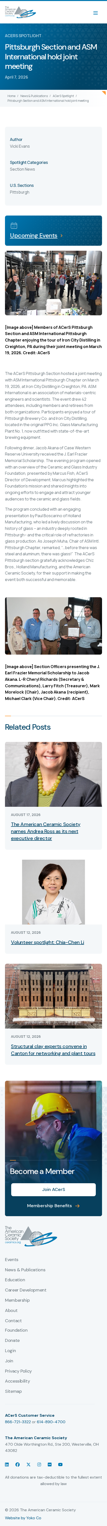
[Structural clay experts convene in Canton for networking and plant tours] (53, 995)
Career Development (26, 1290)
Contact (13, 1320)
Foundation (16, 1330)
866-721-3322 (18, 1421)
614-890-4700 (51, 1421)
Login (10, 1350)
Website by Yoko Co (23, 1518)
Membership (17, 1300)
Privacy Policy (18, 1371)
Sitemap (13, 1391)
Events (11, 1259)
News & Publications (34, 96)
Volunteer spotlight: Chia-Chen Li (47, 942)
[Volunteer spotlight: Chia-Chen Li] (53, 891)
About (11, 1310)
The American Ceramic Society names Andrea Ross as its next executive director (45, 831)
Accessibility (17, 1381)
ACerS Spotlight (63, 96)
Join (9, 1361)
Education (15, 1280)
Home (11, 96)
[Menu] (98, 12)
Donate (12, 1340)
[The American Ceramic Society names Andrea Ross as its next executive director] (53, 773)
